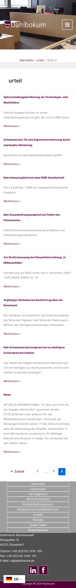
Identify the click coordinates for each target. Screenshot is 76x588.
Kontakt (38, 520)
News (7, 394)
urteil (40, 60)
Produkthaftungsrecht (38, 504)
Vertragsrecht (38, 494)
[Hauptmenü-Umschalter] (67, 25)
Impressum (48, 583)
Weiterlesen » (12, 126)
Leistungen (38, 489)
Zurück (17, 471)
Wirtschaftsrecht (38, 499)
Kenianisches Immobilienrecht (38, 509)
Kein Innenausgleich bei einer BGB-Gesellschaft (34, 177)
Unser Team (38, 525)
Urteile (38, 514)
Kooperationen (38, 530)
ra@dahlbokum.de (22, 560)
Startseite (26, 60)
